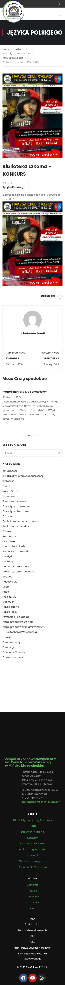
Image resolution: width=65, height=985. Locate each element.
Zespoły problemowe (15, 511)
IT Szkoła (7, 531)
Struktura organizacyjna (32, 849)
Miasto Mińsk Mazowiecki (32, 930)
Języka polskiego (12, 58)
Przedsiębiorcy (11, 642)
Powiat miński (32, 924)
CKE (32, 936)
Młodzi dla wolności (14, 546)
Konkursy (7, 561)
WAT (9, 637)
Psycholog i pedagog (15, 617)
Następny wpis (50, 352)
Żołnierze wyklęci (12, 657)
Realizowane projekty (15, 526)
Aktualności (22, 49)
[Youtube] (32, 978)
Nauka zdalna (10, 607)
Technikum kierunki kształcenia (21, 521)
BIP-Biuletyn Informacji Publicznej (32, 820)
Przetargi (8, 647)
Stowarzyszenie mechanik (18, 571)
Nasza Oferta (10, 491)
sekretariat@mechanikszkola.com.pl (43, 801)
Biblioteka (8, 481)
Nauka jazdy (9, 612)
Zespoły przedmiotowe (16, 506)
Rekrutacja (9, 536)
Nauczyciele (9, 581)
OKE (32, 942)
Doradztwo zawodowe (16, 566)
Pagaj (6, 591)
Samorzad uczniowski (15, 551)
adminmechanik (33, 333)
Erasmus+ (8, 601)
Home (6, 49)
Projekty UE (9, 596)
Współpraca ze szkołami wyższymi (23, 627)
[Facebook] (60, 296)
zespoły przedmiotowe (16, 53)
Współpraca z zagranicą (17, 622)
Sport (5, 586)
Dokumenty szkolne (32, 832)
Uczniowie (8, 541)
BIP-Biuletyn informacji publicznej (22, 476)
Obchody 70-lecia (13, 652)
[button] (29, 435)
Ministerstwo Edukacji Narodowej (32, 947)
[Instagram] (42, 978)
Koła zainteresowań (14, 501)
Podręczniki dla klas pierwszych (25, 392)
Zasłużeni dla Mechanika (32, 867)
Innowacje (8, 496)
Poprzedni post (15, 352)
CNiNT (6, 486)
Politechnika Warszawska (21, 632)
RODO (32, 826)
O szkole (7, 516)
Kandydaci (9, 556)
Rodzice (7, 576)
